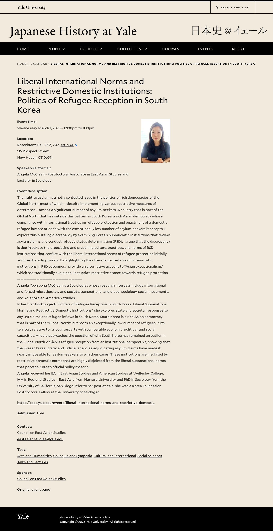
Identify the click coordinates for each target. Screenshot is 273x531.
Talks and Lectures (32, 462)
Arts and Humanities (34, 456)
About (238, 49)
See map (67, 145)
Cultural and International (115, 456)
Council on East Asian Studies (41, 479)
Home (23, 49)
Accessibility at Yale (74, 517)
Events (205, 49)
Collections (130, 49)
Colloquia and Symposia (72, 456)
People (54, 49)
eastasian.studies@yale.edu (40, 439)
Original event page (33, 489)
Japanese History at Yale (75, 31)
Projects (89, 49)
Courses (170, 49)
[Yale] (23, 516)
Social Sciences (149, 456)
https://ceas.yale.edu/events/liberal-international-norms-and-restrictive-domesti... (85, 403)
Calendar (39, 64)
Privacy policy (100, 517)
